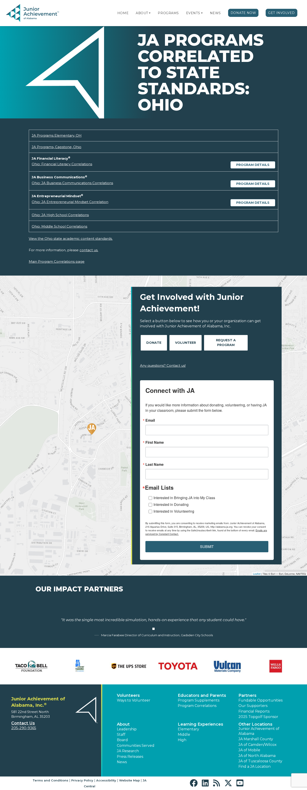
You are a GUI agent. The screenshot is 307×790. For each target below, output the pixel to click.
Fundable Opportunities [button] (260, 700)
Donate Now (243, 13)
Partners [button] (247, 695)
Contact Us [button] (23, 723)
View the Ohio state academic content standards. (71, 238)
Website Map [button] (129, 780)
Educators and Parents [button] (202, 695)
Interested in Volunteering (174, 511)
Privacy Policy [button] (82, 780)
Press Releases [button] (130, 756)
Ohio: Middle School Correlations (59, 226)
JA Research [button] (128, 751)
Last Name (154, 464)
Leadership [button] (127, 729)
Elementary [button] (188, 729)
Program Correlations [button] (197, 706)
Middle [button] (184, 734)
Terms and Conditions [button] (50, 780)
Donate (153, 343)
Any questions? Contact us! (163, 365)
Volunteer (185, 343)
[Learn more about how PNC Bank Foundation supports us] (276, 666)
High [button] (182, 740)
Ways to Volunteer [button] (133, 700)
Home (123, 13)
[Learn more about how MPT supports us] (227, 666)
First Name (154, 442)
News (215, 13)
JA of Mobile (249, 750)
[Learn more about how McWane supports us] (178, 666)
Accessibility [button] (106, 780)
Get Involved (281, 13)
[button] (150, 13)
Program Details (252, 165)
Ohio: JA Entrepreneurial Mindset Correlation (70, 202)
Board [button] (122, 740)
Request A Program (226, 342)
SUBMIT (207, 546)
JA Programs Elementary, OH (57, 135)
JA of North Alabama (257, 756)
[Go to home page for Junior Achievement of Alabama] (33, 13)
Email (150, 420)
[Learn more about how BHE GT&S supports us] (80, 666)
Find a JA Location (254, 766)
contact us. (89, 250)
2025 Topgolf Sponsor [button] (258, 717)
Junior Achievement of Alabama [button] (258, 731)
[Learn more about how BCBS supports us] (31, 666)
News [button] (122, 762)
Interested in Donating (171, 504)
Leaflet (256, 573)
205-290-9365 (23, 728)
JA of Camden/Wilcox (257, 744)
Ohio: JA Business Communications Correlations (72, 183)
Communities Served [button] (135, 745)
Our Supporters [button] (252, 706)
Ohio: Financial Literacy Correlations (62, 164)
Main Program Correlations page (57, 261)
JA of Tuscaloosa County (260, 761)
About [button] (123, 724)
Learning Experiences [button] (200, 724)
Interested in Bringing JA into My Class (184, 497)
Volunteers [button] (128, 695)
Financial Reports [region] (253, 711)
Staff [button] (121, 734)
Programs (168, 13)
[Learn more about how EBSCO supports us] (129, 666)
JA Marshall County (255, 739)
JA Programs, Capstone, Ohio (56, 147)
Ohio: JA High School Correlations (60, 215)
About (142, 13)
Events (193, 13)
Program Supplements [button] (198, 700)
